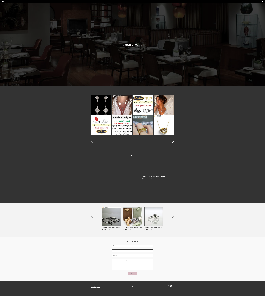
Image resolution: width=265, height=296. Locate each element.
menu (3, 2)
